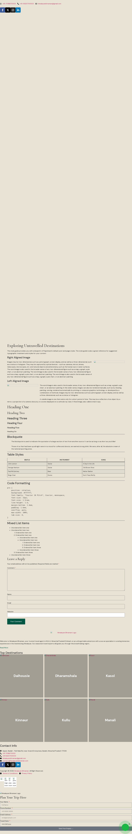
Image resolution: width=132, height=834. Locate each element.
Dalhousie (22, 676)
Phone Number (5, 808)
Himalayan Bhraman (21, 771)
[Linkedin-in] (18, 10)
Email (9, 603)
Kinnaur (21, 720)
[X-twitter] (7, 10)
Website (10, 611)
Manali (110, 720)
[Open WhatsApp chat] (125, 827)
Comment (11, 568)
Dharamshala (66, 676)
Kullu (66, 720)
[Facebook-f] (2, 10)
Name (9, 594)
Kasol (110, 676)
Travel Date (4, 821)
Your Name (4, 802)
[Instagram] (12, 10)
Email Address (5, 814)
